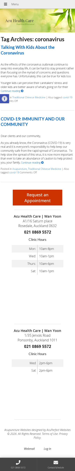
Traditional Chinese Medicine (29, 97)
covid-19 (67, 97)
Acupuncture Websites (17, 430)
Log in (47, 449)
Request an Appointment (37, 197)
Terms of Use (50, 434)
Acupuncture (19, 169)
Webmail (29, 449)
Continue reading (11, 91)
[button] (4, 98)
